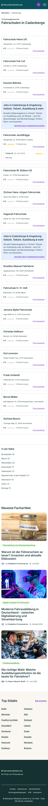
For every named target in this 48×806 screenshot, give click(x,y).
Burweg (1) (6, 488)
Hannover (5, 742)
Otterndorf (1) (7, 479)
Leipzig (27, 725)
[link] (24, 45)
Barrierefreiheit (34, 789)
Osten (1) (5, 484)
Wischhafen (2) (8, 463)
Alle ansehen (41, 701)
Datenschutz (22, 789)
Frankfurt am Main (9, 720)
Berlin (4, 709)
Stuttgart (28, 720)
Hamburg (28, 709)
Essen (26, 731)
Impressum (37, 792)
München (5, 714)
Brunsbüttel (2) (8, 454)
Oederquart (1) (7, 471)
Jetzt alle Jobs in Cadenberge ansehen (29, 126)
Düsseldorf (6, 725)
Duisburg (5, 748)
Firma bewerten (39, 51)
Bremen (4, 737)
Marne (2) (5, 458)
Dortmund (5, 731)
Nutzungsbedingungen (17, 792)
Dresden (28, 737)
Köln (26, 714)
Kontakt (13, 789)
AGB (29, 792)
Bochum (27, 748)
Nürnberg (28, 742)
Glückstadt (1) (7, 467)
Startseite (5, 13)
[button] (39, 5)
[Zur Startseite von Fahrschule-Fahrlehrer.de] (11, 4)
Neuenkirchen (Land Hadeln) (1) (15, 475)
